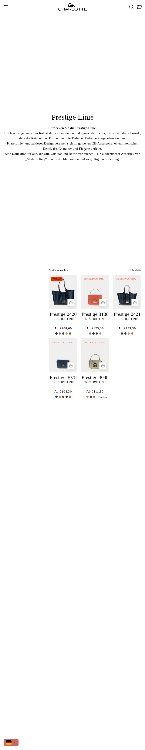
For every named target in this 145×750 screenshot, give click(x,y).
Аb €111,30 (95, 391)
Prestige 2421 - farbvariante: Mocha (129, 333)
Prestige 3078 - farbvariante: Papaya (70, 397)
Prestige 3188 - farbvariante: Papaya (90, 333)
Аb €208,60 (63, 328)
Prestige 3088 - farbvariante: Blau (91, 397)
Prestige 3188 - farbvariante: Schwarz (93, 333)
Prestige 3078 (63, 377)
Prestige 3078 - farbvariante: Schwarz (67, 397)
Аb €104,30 (63, 391)
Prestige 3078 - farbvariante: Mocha (60, 397)
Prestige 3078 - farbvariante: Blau (56, 397)
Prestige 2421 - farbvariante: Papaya (132, 333)
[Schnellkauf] (70, 302)
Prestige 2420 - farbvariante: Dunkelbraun (70, 333)
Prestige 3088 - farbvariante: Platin (84, 397)
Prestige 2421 (127, 314)
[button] (131, 6)
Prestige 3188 (95, 314)
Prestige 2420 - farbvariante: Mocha (67, 333)
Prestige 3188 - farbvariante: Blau (97, 333)
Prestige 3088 (95, 377)
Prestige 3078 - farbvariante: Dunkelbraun (63, 397)
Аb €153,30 (127, 328)
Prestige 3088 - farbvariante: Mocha (87, 397)
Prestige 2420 (63, 314)
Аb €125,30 (95, 328)
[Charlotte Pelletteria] (72, 7)
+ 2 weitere (101, 397)
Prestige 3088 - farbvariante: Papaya (94, 397)
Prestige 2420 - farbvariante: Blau (63, 333)
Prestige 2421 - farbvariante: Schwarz (122, 333)
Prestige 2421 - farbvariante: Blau (125, 333)
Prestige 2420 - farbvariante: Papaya (60, 333)
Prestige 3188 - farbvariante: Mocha (100, 333)
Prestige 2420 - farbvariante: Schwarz (56, 333)
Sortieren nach (57, 270)
